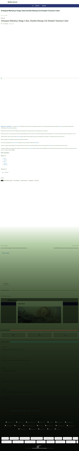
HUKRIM (39, 445)
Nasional (44, 5)
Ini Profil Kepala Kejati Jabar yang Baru (39, 448)
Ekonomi (37, 5)
